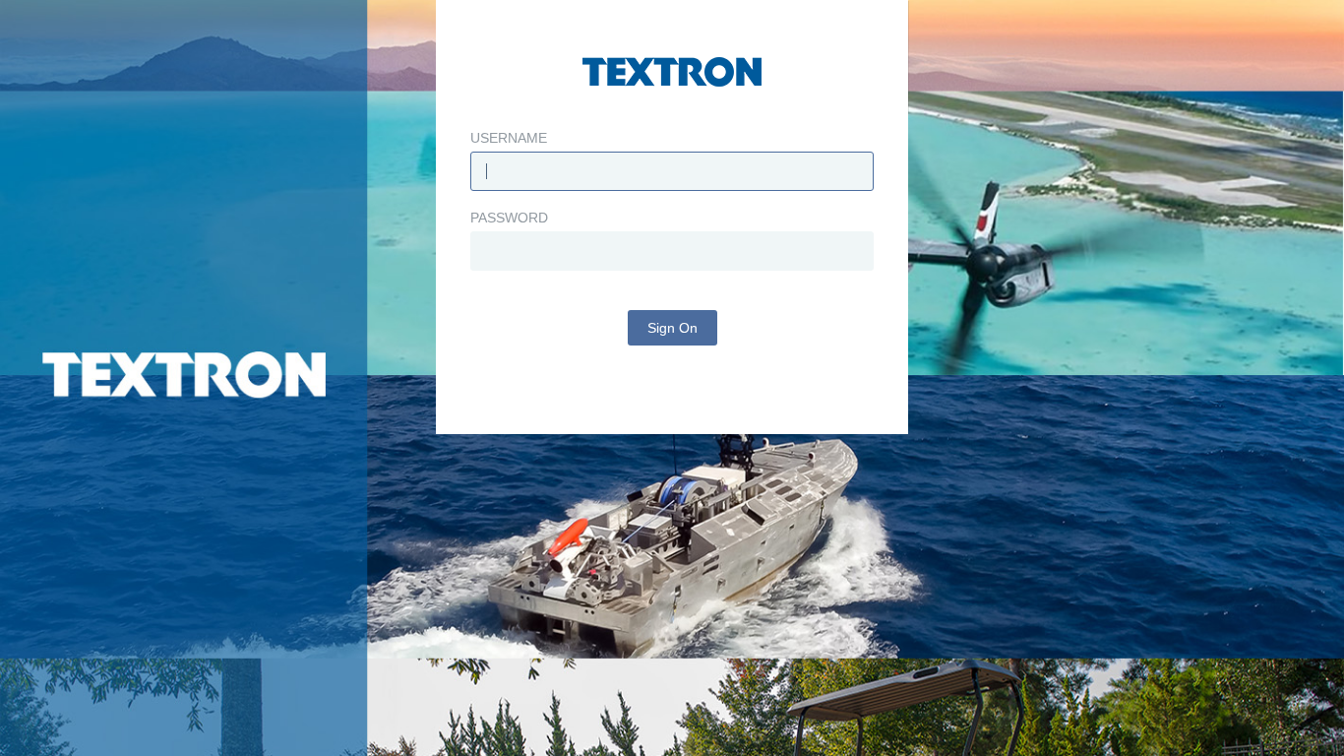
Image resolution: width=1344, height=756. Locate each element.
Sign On (672, 328)
